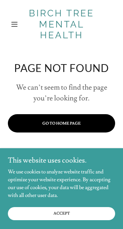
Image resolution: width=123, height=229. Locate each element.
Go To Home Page (61, 123)
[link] (61, 24)
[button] (16, 24)
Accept (61, 213)
